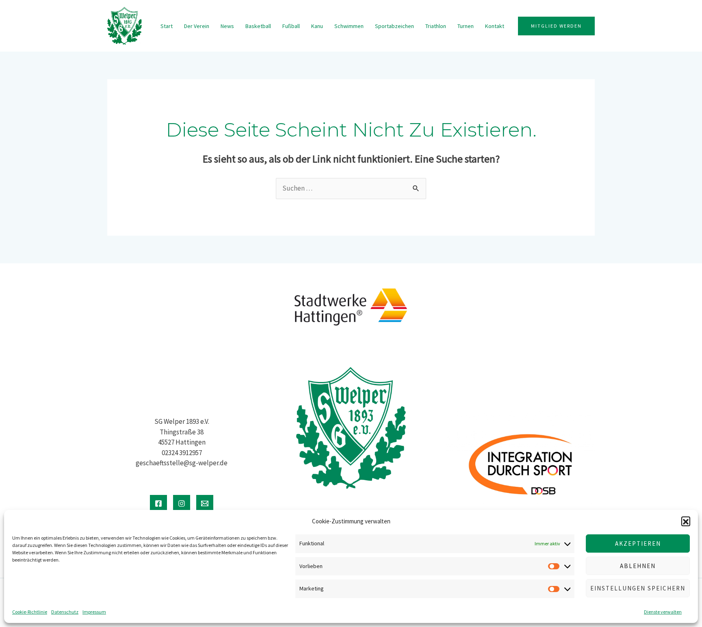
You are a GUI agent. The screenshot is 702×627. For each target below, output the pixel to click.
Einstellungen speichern (637, 588)
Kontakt (494, 26)
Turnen (465, 26)
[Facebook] (158, 503)
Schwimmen (349, 26)
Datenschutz (64, 612)
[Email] (204, 503)
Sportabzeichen (394, 26)
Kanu (317, 26)
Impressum (94, 612)
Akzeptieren (638, 543)
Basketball (258, 26)
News (227, 26)
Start (166, 26)
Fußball (291, 26)
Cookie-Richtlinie (29, 612)
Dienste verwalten (663, 612)
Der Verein (196, 26)
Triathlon (435, 26)
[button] (686, 521)
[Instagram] (181, 503)
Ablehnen (638, 566)
